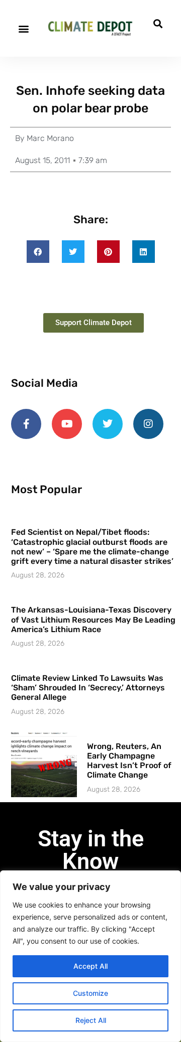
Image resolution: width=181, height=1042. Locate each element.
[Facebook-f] (26, 424)
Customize (90, 993)
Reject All (90, 1020)
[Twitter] (108, 424)
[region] (90, 956)
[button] (23, 28)
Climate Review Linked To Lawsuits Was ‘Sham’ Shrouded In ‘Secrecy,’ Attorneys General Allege (88, 687)
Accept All (90, 966)
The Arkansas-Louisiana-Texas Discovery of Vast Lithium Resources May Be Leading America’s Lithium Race (93, 619)
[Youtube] (67, 424)
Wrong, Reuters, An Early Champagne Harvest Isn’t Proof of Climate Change (129, 760)
